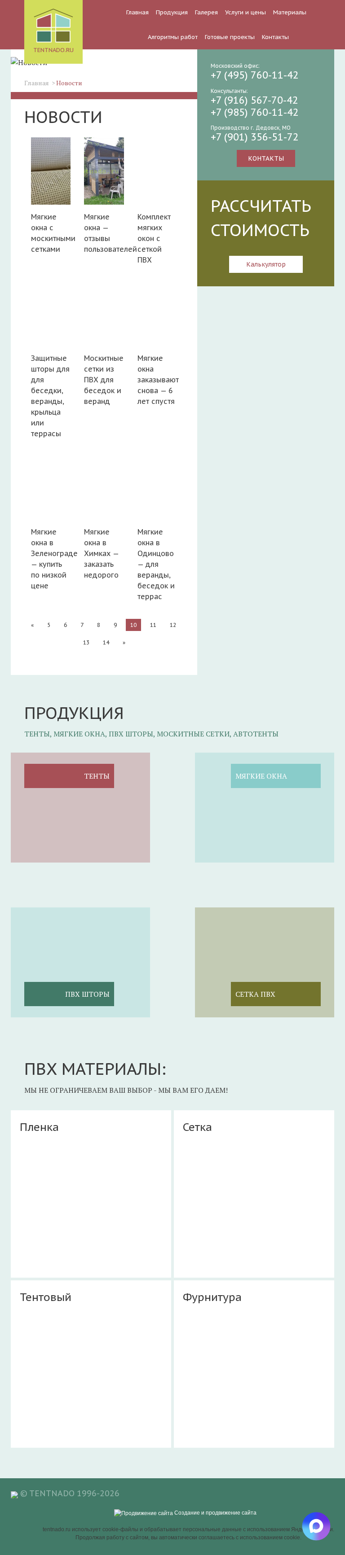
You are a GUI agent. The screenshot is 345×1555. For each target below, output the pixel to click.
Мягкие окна (261, 776)
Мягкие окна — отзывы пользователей (104, 233)
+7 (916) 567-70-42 (254, 100)
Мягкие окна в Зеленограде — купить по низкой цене (51, 558)
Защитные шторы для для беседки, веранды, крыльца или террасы (50, 396)
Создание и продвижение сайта (215, 1513)
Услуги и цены (245, 12)
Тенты (97, 776)
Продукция (172, 12)
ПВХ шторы (87, 994)
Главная (137, 12)
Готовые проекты (230, 37)
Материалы (289, 12)
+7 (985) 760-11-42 (255, 112)
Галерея (206, 12)
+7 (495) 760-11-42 (255, 75)
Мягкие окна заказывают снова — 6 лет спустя (157, 380)
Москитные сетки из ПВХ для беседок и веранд (104, 380)
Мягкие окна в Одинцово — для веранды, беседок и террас (156, 564)
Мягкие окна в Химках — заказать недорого (101, 553)
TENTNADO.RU (53, 50)
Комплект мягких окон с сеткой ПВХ (154, 238)
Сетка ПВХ (255, 994)
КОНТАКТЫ (266, 158)
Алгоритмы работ (173, 37)
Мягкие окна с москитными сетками (51, 233)
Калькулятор (266, 264)
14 (106, 642)
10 (133, 625)
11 (153, 625)
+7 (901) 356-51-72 (255, 137)
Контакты (275, 37)
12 (173, 625)
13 (86, 642)
